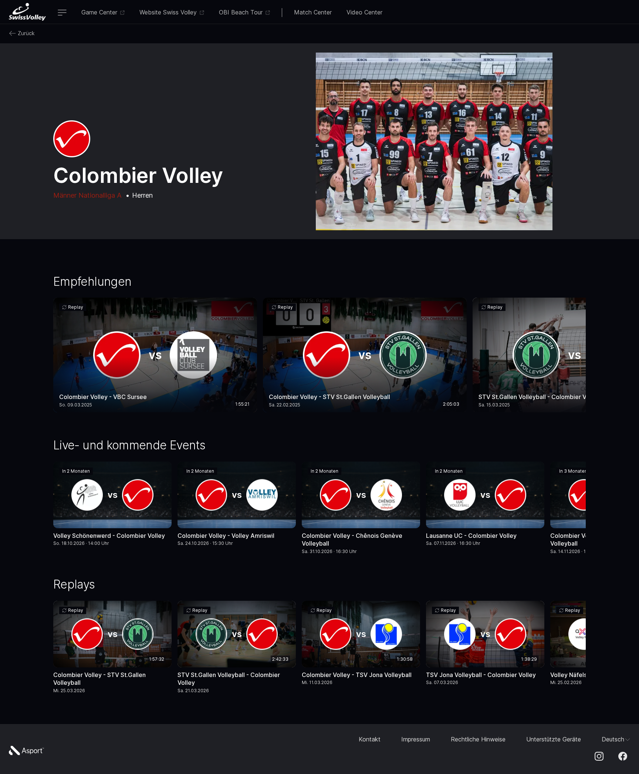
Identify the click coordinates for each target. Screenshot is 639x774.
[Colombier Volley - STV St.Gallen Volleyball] (365, 355)
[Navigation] (62, 13)
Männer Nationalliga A (87, 195)
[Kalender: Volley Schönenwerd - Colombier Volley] (161, 473)
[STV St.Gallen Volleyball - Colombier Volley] (237, 649)
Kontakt (370, 739)
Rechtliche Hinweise (478, 739)
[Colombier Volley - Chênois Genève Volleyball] (361, 509)
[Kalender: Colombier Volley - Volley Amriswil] (285, 473)
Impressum (415, 739)
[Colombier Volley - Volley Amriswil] (237, 506)
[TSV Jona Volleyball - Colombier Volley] (485, 645)
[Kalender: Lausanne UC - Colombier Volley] (534, 473)
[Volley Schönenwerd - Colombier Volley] (112, 506)
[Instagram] (599, 757)
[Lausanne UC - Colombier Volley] (485, 506)
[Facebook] (622, 757)
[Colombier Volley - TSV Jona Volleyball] (361, 645)
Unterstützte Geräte (553, 739)
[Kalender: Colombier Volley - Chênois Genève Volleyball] (409, 473)
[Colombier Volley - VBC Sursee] (155, 355)
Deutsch (613, 739)
